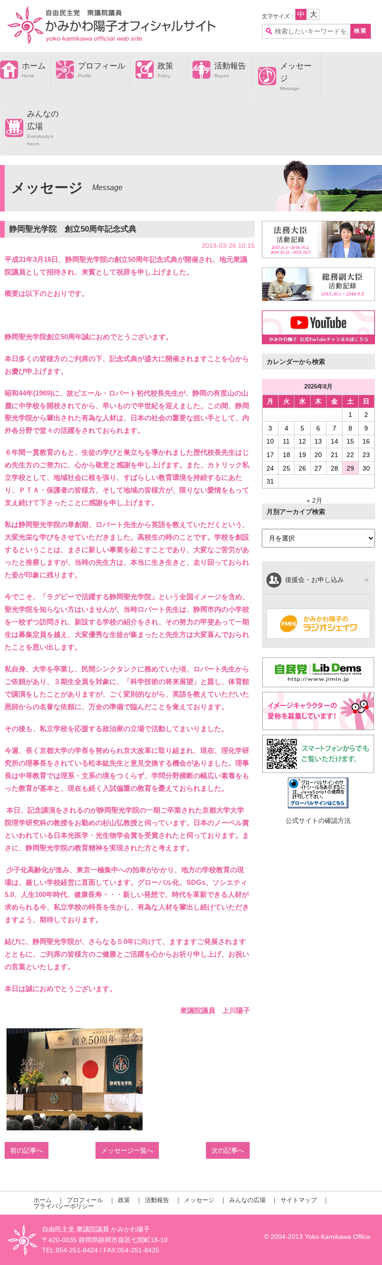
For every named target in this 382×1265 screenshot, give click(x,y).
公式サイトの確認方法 (318, 820)
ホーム (34, 66)
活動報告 (230, 66)
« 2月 (314, 500)
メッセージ (199, 1200)
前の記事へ (26, 1150)
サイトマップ (298, 1200)
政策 (165, 66)
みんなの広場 (247, 1200)
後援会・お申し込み (314, 579)
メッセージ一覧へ (127, 1150)
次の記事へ (227, 1150)
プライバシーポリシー (64, 1206)
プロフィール (101, 66)
